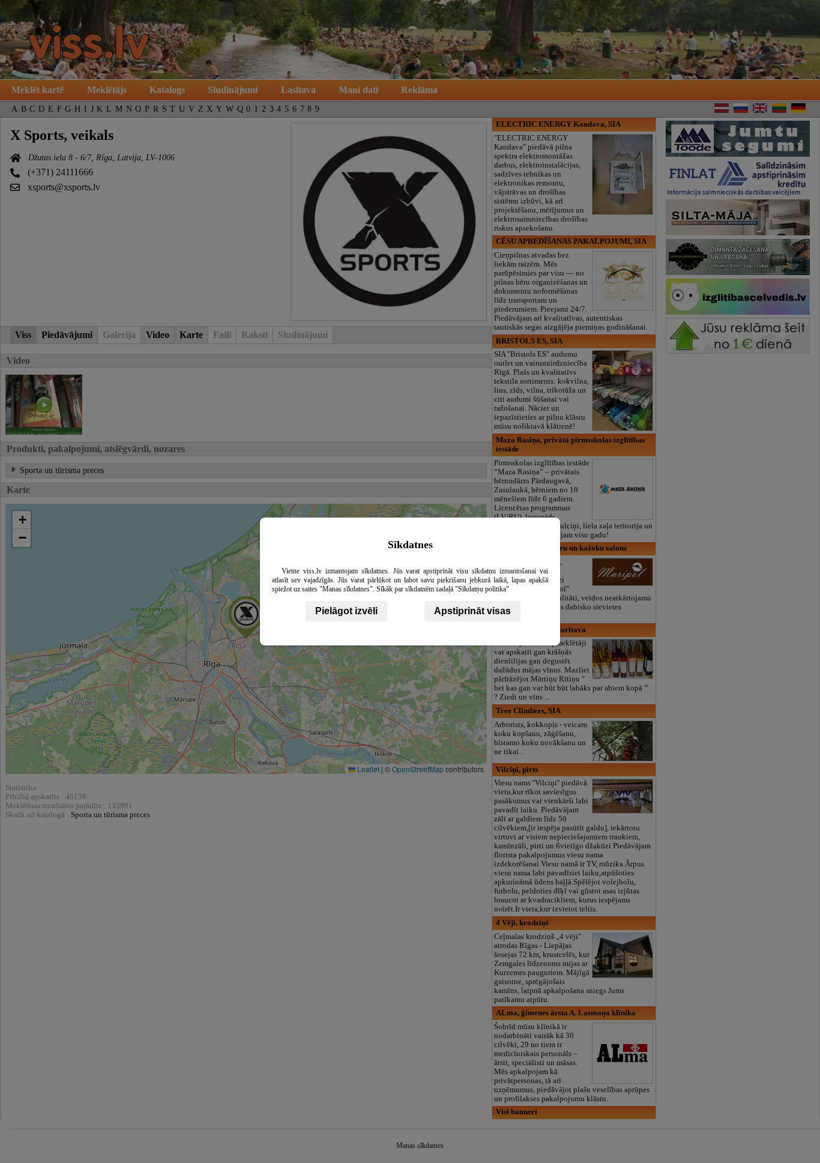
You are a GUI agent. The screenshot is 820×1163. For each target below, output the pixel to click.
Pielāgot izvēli (346, 611)
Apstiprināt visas (472, 611)
